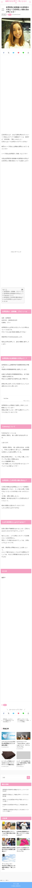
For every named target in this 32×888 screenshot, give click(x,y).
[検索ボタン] (30, 2)
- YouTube (5, 398)
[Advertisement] (16, 73)
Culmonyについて (9, 295)
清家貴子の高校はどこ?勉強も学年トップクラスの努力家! (15, 795)
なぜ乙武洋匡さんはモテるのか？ (13, 299)
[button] (4, 52)
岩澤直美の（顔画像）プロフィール (13, 291)
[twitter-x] (16, 884)
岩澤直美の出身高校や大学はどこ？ (13, 293)
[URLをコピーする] (28, 52)
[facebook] (14, 884)
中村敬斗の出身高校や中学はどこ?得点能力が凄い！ (15, 805)
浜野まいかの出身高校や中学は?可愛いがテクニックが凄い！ (15, 800)
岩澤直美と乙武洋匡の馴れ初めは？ (13, 297)
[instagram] (18, 884)
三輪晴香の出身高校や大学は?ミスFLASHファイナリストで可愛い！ (16, 810)
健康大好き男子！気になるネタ (16, 2)
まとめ (5, 301)
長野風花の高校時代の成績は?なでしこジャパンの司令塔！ (15, 790)
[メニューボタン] (2, 2)
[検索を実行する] (28, 777)
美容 (10, 14)
